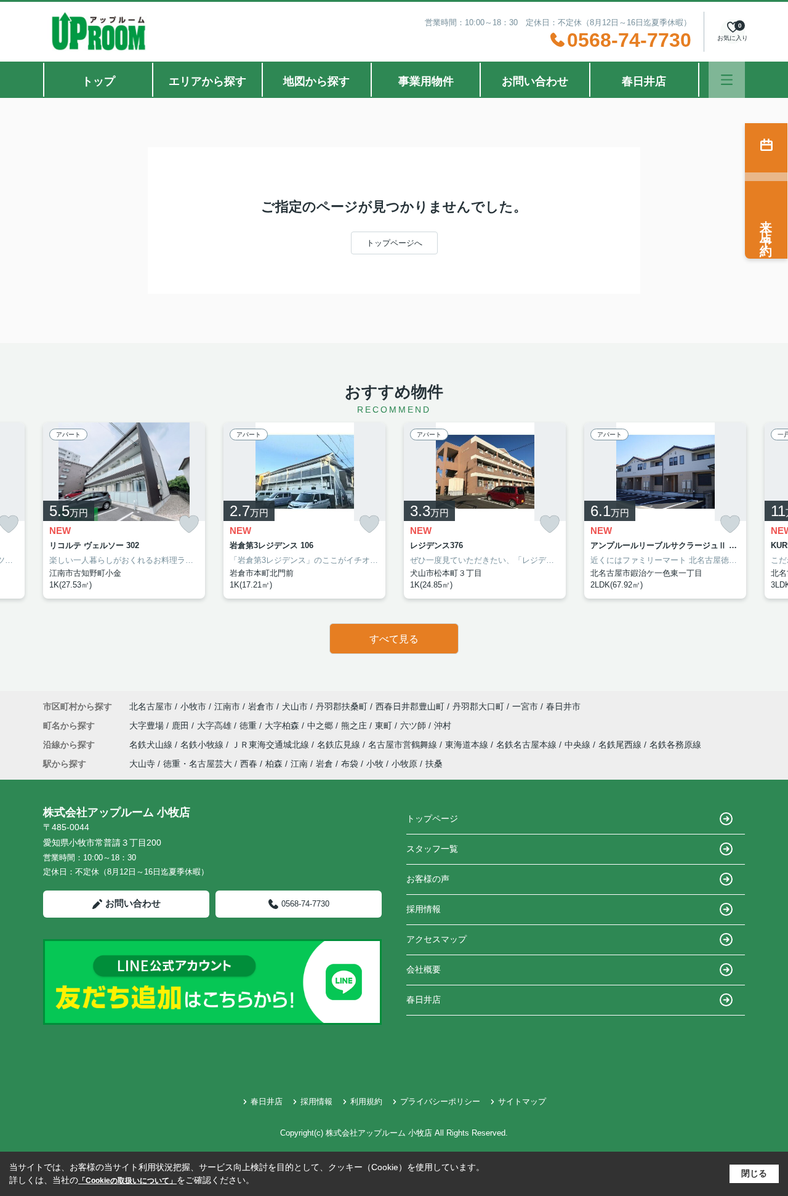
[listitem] (124, 510)
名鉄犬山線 (152, 745)
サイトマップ (522, 1101)
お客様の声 (427, 879)
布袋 (349, 764)
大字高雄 (215, 725)
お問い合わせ (535, 81)
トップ (98, 81)
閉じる (754, 1173)
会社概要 (423, 969)
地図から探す (316, 81)
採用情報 (423, 909)
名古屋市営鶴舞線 (404, 745)
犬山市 (295, 706)
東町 (385, 725)
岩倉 (324, 764)
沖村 (442, 725)
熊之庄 (355, 725)
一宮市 (525, 706)
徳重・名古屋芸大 (197, 764)
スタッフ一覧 (432, 849)
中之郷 (321, 725)
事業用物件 (426, 81)
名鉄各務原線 (675, 745)
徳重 (249, 725)
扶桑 (434, 764)
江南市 (227, 706)
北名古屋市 (150, 706)
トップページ (432, 818)
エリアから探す (207, 81)
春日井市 (563, 706)
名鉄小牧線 (203, 745)
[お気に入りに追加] (189, 524)
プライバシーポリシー (440, 1101)
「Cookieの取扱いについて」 (127, 1180)
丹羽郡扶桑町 (342, 706)
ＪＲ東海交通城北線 (271, 745)
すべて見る (394, 639)
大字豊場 (147, 725)
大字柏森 (283, 725)
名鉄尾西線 (621, 745)
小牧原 (404, 764)
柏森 (274, 764)
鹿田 (181, 725)
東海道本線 (468, 745)
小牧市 (193, 706)
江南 (299, 764)
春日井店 (644, 81)
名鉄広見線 (340, 745)
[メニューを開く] (727, 80)
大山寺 (142, 764)
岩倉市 (261, 706)
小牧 (375, 764)
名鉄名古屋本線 (527, 745)
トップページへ (394, 243)
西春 (248, 764)
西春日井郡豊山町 (410, 706)
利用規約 (366, 1101)
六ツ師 (414, 725)
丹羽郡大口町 (478, 706)
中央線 (579, 745)
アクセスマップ (436, 939)
